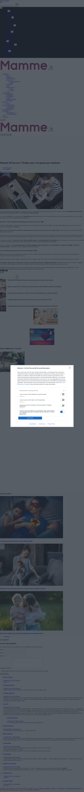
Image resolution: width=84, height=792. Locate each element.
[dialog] (42, 396)
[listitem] (42, 390)
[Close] (70, 368)
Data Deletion (32, 424)
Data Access (42, 424)
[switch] (62, 394)
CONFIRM (30, 418)
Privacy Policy (51, 424)
